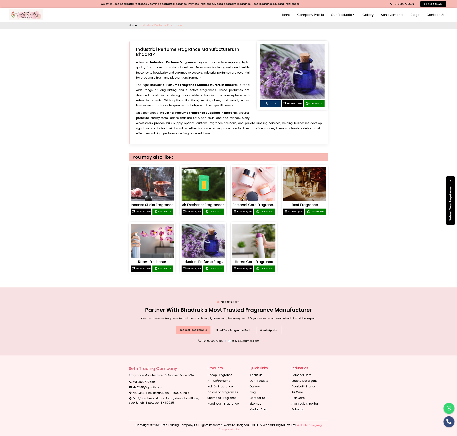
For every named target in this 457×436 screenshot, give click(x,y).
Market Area (258, 409)
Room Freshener (152, 261)
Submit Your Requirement (450, 202)
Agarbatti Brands (304, 386)
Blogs (415, 14)
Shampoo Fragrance (222, 398)
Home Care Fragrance (254, 261)
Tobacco (298, 409)
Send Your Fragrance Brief (233, 330)
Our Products (341, 14)
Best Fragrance (305, 204)
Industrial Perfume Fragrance (206, 261)
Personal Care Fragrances (254, 204)
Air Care (297, 392)
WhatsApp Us (269, 330)
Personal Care (302, 375)
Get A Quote (435, 4)
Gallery (368, 14)
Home (285, 14)
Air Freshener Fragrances (203, 204)
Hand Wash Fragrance (223, 404)
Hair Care (298, 398)
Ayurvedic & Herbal (305, 404)
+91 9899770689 (403, 4)
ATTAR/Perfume (218, 381)
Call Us (272, 103)
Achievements (392, 14)
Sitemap (255, 404)
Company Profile (310, 14)
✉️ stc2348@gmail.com (243, 341)
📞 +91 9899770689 (210, 341)
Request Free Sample (193, 330)
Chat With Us (316, 103)
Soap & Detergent (304, 381)
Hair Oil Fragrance (220, 386)
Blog (253, 392)
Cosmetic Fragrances (222, 392)
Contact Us (435, 14)
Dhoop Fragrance (219, 375)
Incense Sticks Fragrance (152, 204)
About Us (256, 375)
